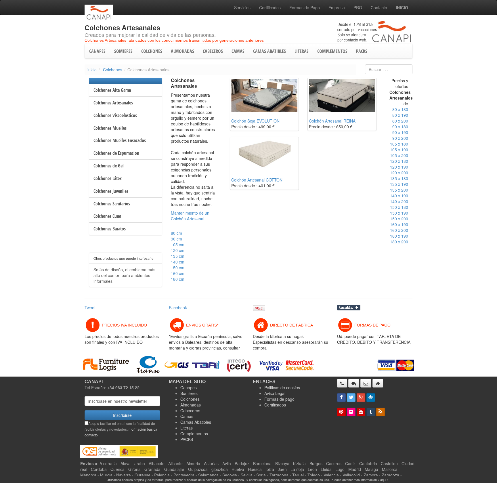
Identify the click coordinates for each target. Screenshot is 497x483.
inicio (92, 69)
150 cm (177, 267)
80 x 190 (400, 115)
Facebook (178, 307)
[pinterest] (341, 412)
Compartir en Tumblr (348, 307)
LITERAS (302, 51)
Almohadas (190, 405)
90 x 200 (400, 138)
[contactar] (365, 383)
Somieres (189, 393)
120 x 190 (399, 167)
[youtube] (361, 412)
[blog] (380, 412)
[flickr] (351, 412)
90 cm (176, 239)
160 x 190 (399, 224)
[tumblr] (370, 412)
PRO (357, 7)
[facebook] (341, 397)
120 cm (177, 250)
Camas (186, 416)
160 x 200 (399, 230)
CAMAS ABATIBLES (269, 51)
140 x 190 (399, 195)
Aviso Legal (274, 393)
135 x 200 (399, 190)
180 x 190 (399, 236)
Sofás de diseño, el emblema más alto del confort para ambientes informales (124, 275)
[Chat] (353, 383)
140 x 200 (399, 201)
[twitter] (351, 397)
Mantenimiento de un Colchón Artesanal (190, 216)
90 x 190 (400, 132)
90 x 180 (400, 126)
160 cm (177, 273)
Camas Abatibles (195, 422)
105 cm (177, 244)
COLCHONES (151, 51)
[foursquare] (370, 397)
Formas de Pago (304, 7)
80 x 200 (400, 121)
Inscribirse (122, 415)
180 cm (177, 279)
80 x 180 (400, 109)
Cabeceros (190, 410)
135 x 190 (399, 184)
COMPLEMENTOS (332, 51)
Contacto (379, 7)
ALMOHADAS (182, 51)
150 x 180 (399, 207)
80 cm (176, 233)
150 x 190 (399, 213)
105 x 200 (399, 155)
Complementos (194, 433)
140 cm (177, 262)
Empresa (336, 7)
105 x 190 (399, 149)
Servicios (242, 7)
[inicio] (377, 383)
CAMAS (238, 51)
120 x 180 (399, 161)
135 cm (177, 256)
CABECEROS (213, 51)
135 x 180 (399, 178)
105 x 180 (399, 144)
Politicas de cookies (282, 387)
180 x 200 (399, 242)
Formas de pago (279, 399)
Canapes (188, 387)
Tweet (90, 307)
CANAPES (97, 51)
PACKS (361, 51)
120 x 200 (399, 172)
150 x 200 (399, 219)
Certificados (270, 7)
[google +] (361, 397)
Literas (186, 428)
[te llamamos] (342, 383)
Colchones (112, 69)
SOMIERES (123, 51)
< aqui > (383, 479)
